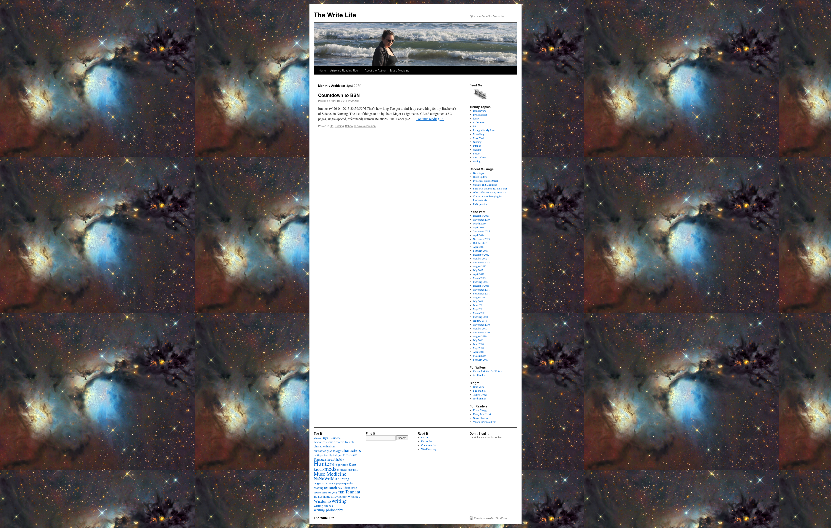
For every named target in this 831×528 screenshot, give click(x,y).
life (331, 126)
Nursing (339, 126)
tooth (333, 496)
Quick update (480, 176)
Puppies (477, 145)
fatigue (337, 455)
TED (341, 492)
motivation (344, 469)
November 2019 (481, 219)
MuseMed (478, 138)
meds (330, 468)
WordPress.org (428, 449)
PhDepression (480, 204)
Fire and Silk (479, 390)
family (476, 118)
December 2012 (481, 254)
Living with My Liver (484, 130)
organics (320, 482)
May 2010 (478, 348)
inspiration (341, 464)
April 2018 (478, 227)
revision (344, 487)
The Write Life (335, 14)
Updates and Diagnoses (485, 184)
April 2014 (478, 235)
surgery (332, 492)
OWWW (332, 483)
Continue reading (430, 118)
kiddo (319, 469)
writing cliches (323, 505)
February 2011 (480, 316)
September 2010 (481, 332)
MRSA (354, 469)
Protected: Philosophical (485, 180)
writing (476, 161)
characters (351, 450)
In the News (479, 122)
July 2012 (478, 270)
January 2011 (480, 320)
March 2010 (479, 355)
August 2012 (479, 266)
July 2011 (478, 301)
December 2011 (481, 285)
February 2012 (480, 281)
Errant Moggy (480, 410)
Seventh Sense (320, 492)
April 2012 (478, 274)
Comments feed (429, 445)
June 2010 (478, 344)
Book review (479, 110)
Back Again (479, 173)
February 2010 (480, 359)
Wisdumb (322, 501)
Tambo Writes (480, 394)
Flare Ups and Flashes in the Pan (490, 188)
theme (326, 496)
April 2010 (478, 351)
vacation (341, 496)
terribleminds (479, 375)
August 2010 (479, 336)
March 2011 (479, 313)
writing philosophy (328, 509)
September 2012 (481, 262)
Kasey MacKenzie (482, 414)
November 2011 (481, 289)
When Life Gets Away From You (490, 192)
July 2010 (478, 340)
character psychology (327, 450)
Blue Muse (478, 386)
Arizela (355, 100)
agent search (332, 437)
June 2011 (478, 305)
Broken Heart (480, 114)
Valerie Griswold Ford (484, 421)
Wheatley (354, 496)
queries (349, 483)
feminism (350, 454)
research (330, 487)
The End (318, 496)
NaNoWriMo (325, 478)
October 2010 (480, 328)
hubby (340, 459)
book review (323, 441)
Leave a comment (365, 126)
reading (318, 487)
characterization (324, 446)
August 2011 (479, 297)
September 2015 (481, 231)
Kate (352, 464)
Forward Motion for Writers (487, 371)
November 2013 (481, 239)
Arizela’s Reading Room (345, 70)
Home (322, 70)
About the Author (375, 70)
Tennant (352, 491)
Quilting (477, 149)
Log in (424, 437)
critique (319, 455)
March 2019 (479, 223)
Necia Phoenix (480, 418)
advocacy (318, 437)
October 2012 (480, 258)
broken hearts (343, 441)
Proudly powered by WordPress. (490, 518)
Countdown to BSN (339, 95)
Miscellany (478, 134)
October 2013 (480, 243)
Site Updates (479, 157)
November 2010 (481, 324)
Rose (354, 487)
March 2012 (479, 278)
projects (340, 483)
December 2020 (481, 215)
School (349, 126)
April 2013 (478, 246)
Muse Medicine (399, 70)
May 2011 (478, 309)
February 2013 (480, 250)
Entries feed (427, 441)
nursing (343, 478)
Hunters (324, 463)
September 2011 (481, 293)
